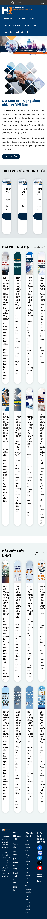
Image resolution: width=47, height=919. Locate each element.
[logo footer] (6, 830)
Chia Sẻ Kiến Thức (12, 25)
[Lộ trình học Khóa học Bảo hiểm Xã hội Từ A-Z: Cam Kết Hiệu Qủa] (41, 399)
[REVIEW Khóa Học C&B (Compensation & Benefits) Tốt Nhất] (41, 263)
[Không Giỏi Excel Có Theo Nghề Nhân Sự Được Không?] (5, 697)
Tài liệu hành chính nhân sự (27, 904)
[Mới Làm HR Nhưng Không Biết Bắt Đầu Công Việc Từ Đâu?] (17, 697)
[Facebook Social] (39, 847)
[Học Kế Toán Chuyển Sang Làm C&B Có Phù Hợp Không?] (5, 571)
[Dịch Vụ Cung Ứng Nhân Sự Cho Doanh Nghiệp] (37, 182)
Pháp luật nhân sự (27, 859)
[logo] (17, 14)
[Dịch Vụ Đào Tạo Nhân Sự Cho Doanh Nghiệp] (22, 182)
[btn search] (42, 3)
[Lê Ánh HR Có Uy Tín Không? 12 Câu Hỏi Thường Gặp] (41, 697)
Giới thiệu (21, 19)
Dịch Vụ (33, 19)
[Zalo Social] (40, 853)
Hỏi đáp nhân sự (27, 846)
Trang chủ (8, 19)
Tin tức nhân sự (27, 873)
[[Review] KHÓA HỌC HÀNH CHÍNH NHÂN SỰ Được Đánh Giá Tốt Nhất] (17, 263)
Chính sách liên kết (15, 877)
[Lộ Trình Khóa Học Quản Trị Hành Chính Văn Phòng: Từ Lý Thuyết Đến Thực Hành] (5, 263)
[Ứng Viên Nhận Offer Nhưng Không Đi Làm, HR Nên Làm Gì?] (17, 571)
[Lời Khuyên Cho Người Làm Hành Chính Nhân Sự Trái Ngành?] (5, 399)
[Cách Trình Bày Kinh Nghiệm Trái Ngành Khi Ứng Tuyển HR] (29, 571)
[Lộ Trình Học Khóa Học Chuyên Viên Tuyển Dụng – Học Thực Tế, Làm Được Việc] (17, 399)
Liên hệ (19, 32)
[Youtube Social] (39, 868)
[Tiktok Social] (39, 863)
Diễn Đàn (8, 32)
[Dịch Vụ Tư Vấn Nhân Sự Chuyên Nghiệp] (6, 182)
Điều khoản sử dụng (15, 864)
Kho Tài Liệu (30, 25)
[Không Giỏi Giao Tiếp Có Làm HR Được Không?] (41, 571)
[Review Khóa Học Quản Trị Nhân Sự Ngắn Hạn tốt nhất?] (29, 263)
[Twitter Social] (39, 858)
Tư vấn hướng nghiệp (27, 887)
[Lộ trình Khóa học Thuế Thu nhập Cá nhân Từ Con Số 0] (29, 399)
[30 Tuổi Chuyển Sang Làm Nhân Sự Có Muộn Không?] (29, 697)
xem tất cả (38, 247)
